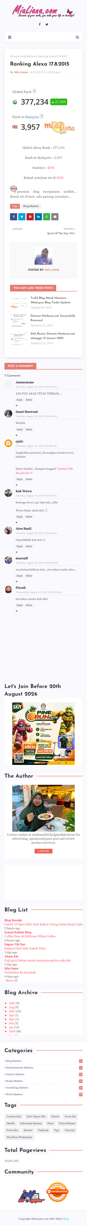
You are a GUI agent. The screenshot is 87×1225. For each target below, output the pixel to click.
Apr (12, 1015)
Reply (20, 400)
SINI (51, 168)
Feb (11, 1023)
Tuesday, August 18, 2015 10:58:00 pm (37, 562)
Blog (66, 1219)
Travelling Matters (44, 1087)
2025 (12, 1011)
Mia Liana (21, 72)
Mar (12, 1019)
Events (55, 1116)
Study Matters (44, 1081)
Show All (12, 981)
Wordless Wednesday (19, 1137)
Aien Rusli (23, 529)
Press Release (67, 1123)
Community (14, 1116)
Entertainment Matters (44, 1067)
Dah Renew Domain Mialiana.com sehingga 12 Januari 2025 (53, 336)
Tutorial (70, 1130)
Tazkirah (43, 1130)
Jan (11, 1027)
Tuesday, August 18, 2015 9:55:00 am (36, 495)
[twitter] (46, 24)
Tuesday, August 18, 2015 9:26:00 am (36, 416)
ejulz (19, 441)
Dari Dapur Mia (36, 1116)
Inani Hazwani (27, 412)
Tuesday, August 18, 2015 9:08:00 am (36, 386)
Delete (29, 400)
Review (28, 1130)
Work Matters (44, 1094)
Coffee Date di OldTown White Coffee (30, 936)
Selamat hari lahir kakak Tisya (25, 948)
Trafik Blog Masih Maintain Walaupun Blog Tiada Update (50, 300)
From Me (70, 1116)
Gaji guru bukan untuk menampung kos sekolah (37, 961)
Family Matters (44, 1074)
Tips (56, 1130)
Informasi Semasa (31, 1123)
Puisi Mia (12, 1130)
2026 (12, 1003)
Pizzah (21, 588)
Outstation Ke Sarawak (20, 973)
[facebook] (39, 24)
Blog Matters (27, 56)
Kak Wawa (24, 491)
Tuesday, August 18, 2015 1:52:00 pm (36, 533)
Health (11, 1123)
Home (13, 56)
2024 (12, 1031)
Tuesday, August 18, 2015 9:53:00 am (36, 446)
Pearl (50, 1123)
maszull (22, 558)
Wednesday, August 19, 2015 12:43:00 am (39, 592)
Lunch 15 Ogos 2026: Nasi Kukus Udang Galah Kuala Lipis (43, 924)
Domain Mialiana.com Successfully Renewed (53, 318)
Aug (12, 1007)
